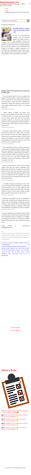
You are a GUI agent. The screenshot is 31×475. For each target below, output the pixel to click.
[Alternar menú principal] (29, 3)
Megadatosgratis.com (9, 2)
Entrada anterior (15, 327)
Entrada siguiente (16, 330)
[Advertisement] (15, 72)
